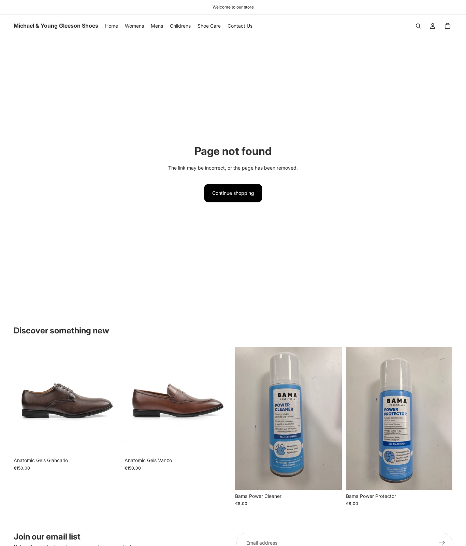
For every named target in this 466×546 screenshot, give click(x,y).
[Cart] (447, 25)
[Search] (418, 25)
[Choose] (110, 443)
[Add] (331, 479)
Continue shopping (233, 193)
